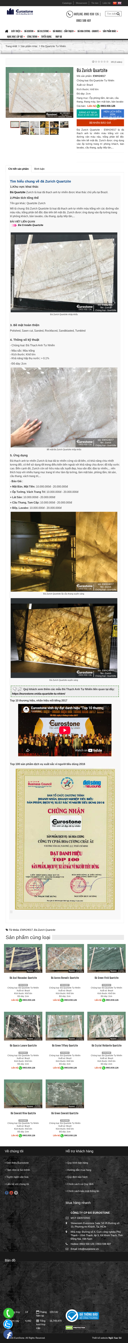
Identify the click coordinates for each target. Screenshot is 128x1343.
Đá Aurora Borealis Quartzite (65, 977)
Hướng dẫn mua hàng (78, 1169)
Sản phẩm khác (110, 31)
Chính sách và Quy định (80, 1184)
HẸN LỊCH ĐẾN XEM (112, 114)
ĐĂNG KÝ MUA (88, 113)
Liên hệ (106, 3)
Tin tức (94, 3)
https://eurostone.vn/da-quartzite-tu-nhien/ (38, 693)
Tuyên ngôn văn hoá (17, 1176)
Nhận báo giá (101, 122)
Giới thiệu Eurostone (17, 1162)
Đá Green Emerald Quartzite (64, 1113)
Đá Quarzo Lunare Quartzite (23, 1045)
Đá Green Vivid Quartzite (106, 977)
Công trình (33, 37)
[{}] (19, 11)
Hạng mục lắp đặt (16, 37)
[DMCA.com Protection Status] (76, 1327)
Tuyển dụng (46, 36)
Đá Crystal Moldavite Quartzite (107, 1045)
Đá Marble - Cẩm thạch (64, 31)
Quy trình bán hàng (77, 1162)
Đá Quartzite (18, 192)
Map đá (59, 36)
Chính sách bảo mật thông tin (82, 1191)
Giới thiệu (16, 31)
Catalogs (67, 3)
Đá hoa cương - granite (89, 31)
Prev (11, 92)
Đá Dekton (29, 31)
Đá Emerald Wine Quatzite (23, 1113)
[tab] (18, 168)
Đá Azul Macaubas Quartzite (23, 977)
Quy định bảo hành (77, 1176)
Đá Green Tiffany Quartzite (65, 1045)
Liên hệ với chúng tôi (17, 1184)
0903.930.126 (107, 105)
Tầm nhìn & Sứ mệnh (18, 1169)
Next (67, 92)
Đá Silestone (44, 31)
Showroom (81, 3)
